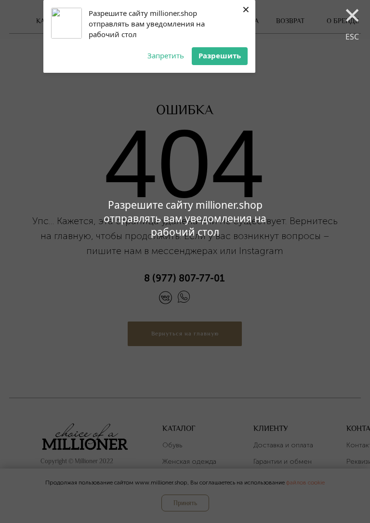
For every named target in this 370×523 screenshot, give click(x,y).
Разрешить (219, 55)
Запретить (165, 55)
